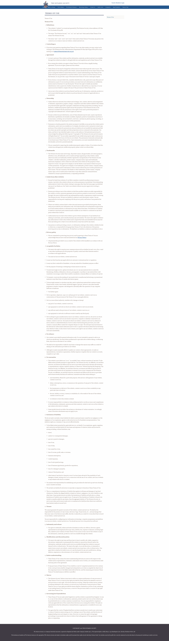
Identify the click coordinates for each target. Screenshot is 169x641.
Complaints (108, 7)
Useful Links (100, 7)
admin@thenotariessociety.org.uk (64, 51)
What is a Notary (51, 7)
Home (44, 7)
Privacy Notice (82, 237)
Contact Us (92, 7)
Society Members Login (118, 3)
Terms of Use (125, 7)
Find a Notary (61, 7)
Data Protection (116, 7)
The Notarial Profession (71, 7)
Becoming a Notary (83, 7)
